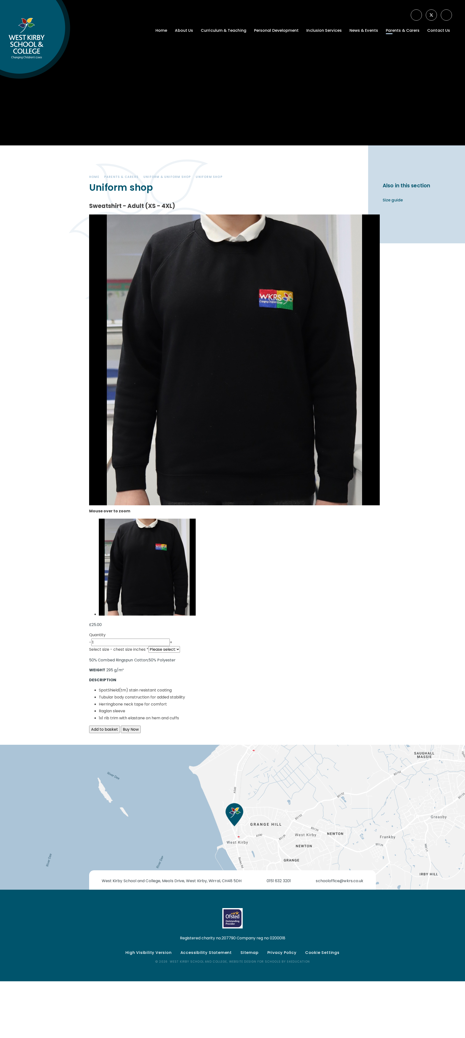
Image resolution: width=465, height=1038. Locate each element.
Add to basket (104, 729)
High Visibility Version (148, 952)
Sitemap (249, 952)
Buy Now (131, 729)
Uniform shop (209, 177)
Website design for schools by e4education (269, 961)
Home (94, 177)
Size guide (393, 200)
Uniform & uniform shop (167, 177)
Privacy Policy (281, 952)
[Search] (446, 15)
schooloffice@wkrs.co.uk (339, 881)
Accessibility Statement (206, 952)
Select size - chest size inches (118, 649)
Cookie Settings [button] (322, 952)
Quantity (97, 635)
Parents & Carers (121, 177)
